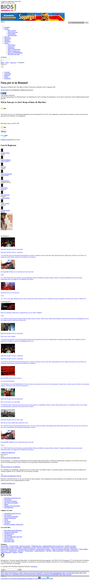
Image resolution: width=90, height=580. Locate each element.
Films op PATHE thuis (14, 49)
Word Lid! (7, 578)
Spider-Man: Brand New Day (12, 498)
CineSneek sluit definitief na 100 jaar (11, 476)
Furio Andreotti (5, 195)
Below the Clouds (9, 541)
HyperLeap (34, 566)
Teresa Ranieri (6, 174)
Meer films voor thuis (14, 54)
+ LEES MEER (5, 198)
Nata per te (13, 62)
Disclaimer (30, 578)
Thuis (80, 573)
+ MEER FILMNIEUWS (8, 452)
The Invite (7, 523)
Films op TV (11, 46)
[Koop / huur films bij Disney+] (4, 132)
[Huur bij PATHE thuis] (3, 110)
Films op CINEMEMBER (15, 52)
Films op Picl (74, 549)
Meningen (7, 75)
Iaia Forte (3, 167)
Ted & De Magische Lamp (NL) (13, 536)
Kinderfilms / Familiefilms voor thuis (25, 547)
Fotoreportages (29, 550)
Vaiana (6, 519)
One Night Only (8, 507)
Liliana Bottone (5, 181)
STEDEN (7, 27)
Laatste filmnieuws (39, 550)
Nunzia (5, 153)
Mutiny (6, 504)
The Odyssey (8, 499)
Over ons (35, 578)
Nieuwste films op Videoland (26, 549)
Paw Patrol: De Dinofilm (11, 503)
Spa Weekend (8, 535)
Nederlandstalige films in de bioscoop (53, 546)
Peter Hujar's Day (9, 540)
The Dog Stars (8, 538)
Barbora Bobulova (6, 160)
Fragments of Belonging (11, 532)
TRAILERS (7, 38)
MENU (3, 22)
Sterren (77, 573)
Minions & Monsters (10, 518)
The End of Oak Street (10, 501)
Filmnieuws (15, 573)
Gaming (20, 552)
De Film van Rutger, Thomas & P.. (13, 524)
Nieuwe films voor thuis (7, 547)
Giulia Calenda (5, 203)
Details (6, 77)
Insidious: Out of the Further (12, 506)
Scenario (5, 195)
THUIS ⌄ (7, 43)
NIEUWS (7, 37)
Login (2, 578)
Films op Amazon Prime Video (60, 549)
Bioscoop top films (25, 546)
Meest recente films (58, 550)
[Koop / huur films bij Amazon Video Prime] (4, 136)
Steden (6, 573)
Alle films (48, 550)
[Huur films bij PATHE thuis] (3, 128)
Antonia (3, 167)
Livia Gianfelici (6, 160)
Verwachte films (12, 35)
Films (7, 62)
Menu (2, 571)
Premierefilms (11, 33)
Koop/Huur (7, 78)
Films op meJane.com (57, 547)
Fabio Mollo (4, 188)
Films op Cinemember (70, 547)
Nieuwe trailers (83, 549)
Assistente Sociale (6, 181)
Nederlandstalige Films (59, 573)
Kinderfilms (11, 48)
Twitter (51, 578)
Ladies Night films (6, 552)
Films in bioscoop (13, 32)
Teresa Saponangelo (6, 174)
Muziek (5, 211)
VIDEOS (6, 40)
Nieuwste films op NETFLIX (9, 549)
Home (2, 62)
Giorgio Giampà (5, 210)
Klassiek (14, 552)
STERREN (7, 41)
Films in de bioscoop (29, 573)
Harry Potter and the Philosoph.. (13, 530)
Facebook (43, 578)
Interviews (21, 550)
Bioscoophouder (21, 578)
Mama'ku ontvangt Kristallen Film (10, 457)
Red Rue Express (9, 533)
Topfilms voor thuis (70, 546)
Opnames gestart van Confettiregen (10, 467)
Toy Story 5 (7, 521)
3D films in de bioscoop (71, 550)
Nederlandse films (36, 546)
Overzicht (7, 72)
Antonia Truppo (5, 153)
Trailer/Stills (7, 73)
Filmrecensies (13, 550)
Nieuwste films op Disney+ (43, 549)
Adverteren (13, 578)
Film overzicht (12, 30)
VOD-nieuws (11, 45)
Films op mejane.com (14, 51)
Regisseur (4, 188)
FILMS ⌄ (7, 29)
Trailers (21, 573)
